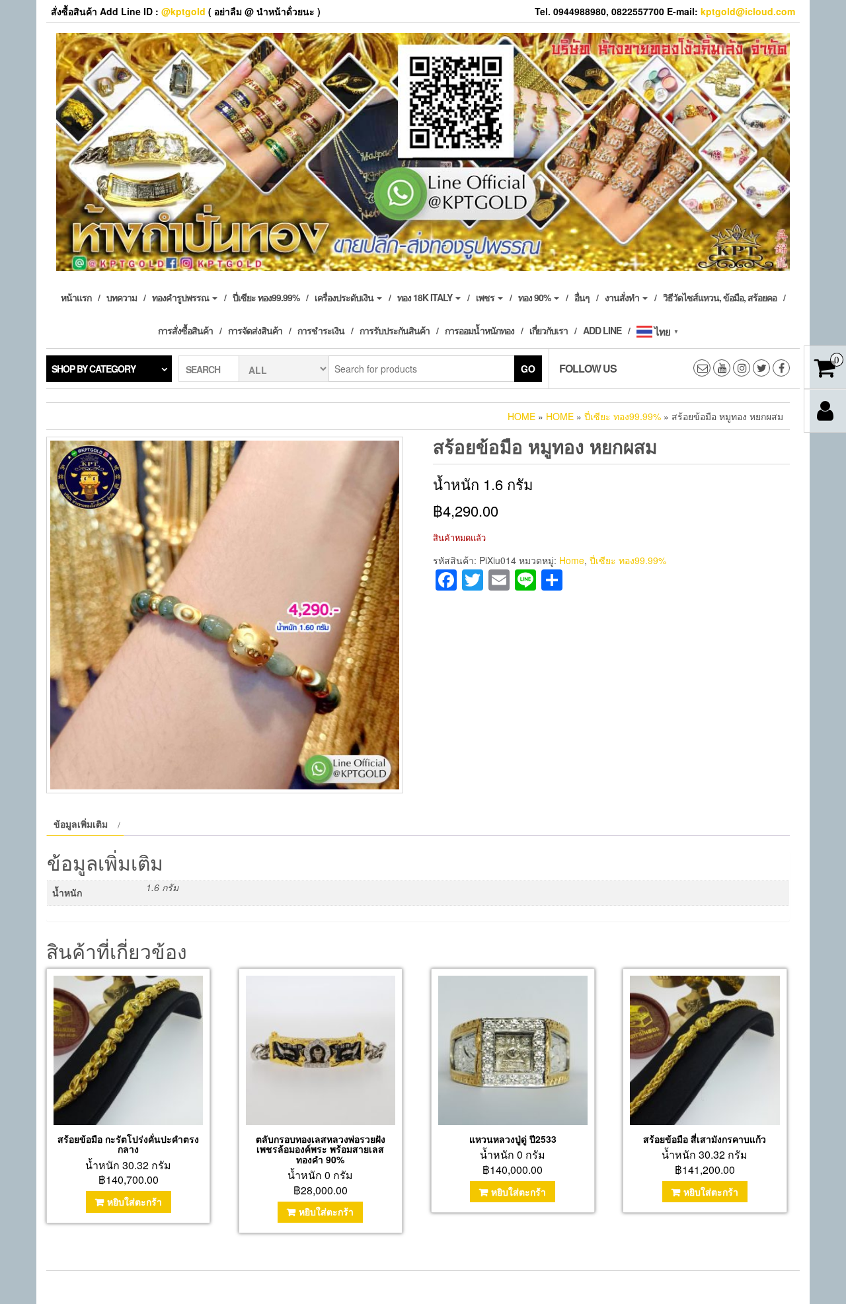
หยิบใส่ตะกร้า (134, 1201)
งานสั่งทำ (623, 297)
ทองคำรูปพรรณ (181, 297)
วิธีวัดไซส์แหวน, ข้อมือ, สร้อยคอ (720, 297)
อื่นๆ (582, 297)
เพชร (486, 297)
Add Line (602, 330)
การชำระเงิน (320, 330)
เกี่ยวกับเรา (548, 330)
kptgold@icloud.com (748, 11)
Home (521, 416)
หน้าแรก (76, 297)
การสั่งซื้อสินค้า (185, 330)
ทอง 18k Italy (425, 297)
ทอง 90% (535, 297)
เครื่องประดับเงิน (345, 297)
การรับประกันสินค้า (395, 330)
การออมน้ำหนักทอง (479, 330)
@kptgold (183, 11)
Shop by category (93, 368)
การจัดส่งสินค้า (255, 330)
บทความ (121, 297)
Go (528, 368)
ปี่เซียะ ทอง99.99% (266, 297)
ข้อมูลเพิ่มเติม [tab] (81, 823)
